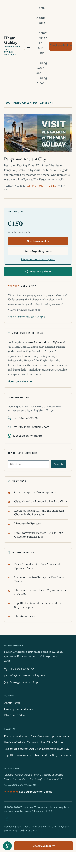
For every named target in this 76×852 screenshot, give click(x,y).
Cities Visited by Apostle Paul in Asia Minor (40, 501)
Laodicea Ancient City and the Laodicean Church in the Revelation (39, 513)
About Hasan (40, 20)
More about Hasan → (20, 381)
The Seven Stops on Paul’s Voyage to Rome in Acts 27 (40, 592)
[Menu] (28, 46)
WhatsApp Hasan (41, 271)
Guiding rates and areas (18, 709)
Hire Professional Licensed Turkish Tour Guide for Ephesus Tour (38, 535)
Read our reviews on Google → (28, 317)
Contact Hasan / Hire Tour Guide (42, 43)
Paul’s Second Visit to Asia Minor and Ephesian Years (37, 566)
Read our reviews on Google (28, 791)
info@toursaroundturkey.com (38, 259)
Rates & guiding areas (38, 251)
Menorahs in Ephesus (27, 523)
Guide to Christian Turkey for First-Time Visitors (39, 579)
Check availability (61, 45)
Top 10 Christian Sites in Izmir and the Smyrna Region (38, 605)
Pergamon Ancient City (25, 159)
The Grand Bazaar (25, 616)
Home (40, 8)
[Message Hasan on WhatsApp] (7, 845)
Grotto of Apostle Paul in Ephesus (35, 492)
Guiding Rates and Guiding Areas (41, 73)
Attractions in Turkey (41, 186)
